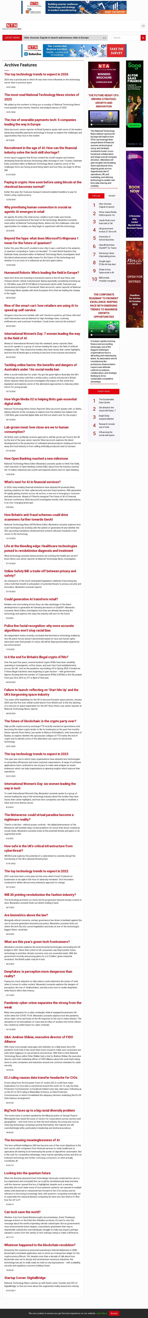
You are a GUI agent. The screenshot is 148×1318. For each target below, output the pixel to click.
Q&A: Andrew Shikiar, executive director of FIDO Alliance (38, 1039)
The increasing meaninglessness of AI (32, 1140)
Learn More (101, 1313)
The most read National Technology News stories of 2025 (41, 97)
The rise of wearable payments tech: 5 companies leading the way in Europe (40, 122)
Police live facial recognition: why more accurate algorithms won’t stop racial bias (39, 628)
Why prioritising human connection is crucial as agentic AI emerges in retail (37, 209)
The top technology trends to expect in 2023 (36, 754)
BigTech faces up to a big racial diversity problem (39, 1110)
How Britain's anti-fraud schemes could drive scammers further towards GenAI (36, 517)
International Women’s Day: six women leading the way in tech (40, 786)
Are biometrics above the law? (26, 915)
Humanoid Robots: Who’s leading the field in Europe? (41, 272)
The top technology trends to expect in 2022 (36, 871)
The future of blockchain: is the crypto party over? (40, 721)
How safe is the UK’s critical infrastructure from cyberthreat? (38, 848)
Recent (112, 196)
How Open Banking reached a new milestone (36, 458)
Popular (96, 196)
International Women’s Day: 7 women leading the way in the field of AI (42, 336)
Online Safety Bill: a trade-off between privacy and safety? (40, 573)
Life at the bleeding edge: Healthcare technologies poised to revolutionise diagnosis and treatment (40, 548)
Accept (114, 1313)
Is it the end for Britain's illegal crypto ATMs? (36, 657)
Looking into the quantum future (27, 1173)
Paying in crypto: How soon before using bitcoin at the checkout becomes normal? (43, 184)
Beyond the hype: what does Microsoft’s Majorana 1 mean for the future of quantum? (41, 241)
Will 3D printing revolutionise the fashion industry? (40, 895)
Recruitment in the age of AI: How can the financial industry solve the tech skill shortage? (40, 150)
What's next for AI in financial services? (32, 482)
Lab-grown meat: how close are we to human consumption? (36, 429)
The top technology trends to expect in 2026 (36, 74)
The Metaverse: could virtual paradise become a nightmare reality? (39, 817)
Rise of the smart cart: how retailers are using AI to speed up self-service (41, 308)
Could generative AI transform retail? (31, 599)
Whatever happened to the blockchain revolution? (39, 1245)
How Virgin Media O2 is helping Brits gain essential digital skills (40, 401)
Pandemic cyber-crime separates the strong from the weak (42, 1005)
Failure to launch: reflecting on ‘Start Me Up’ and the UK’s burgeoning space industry (41, 692)
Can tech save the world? (22, 1212)
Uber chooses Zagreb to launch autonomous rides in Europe (56, 37)
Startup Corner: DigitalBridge (25, 1278)
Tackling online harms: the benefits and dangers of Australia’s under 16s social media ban (40, 367)
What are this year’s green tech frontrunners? (37, 942)
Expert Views (104, 391)
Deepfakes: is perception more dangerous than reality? (38, 974)
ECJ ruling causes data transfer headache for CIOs (40, 1077)
